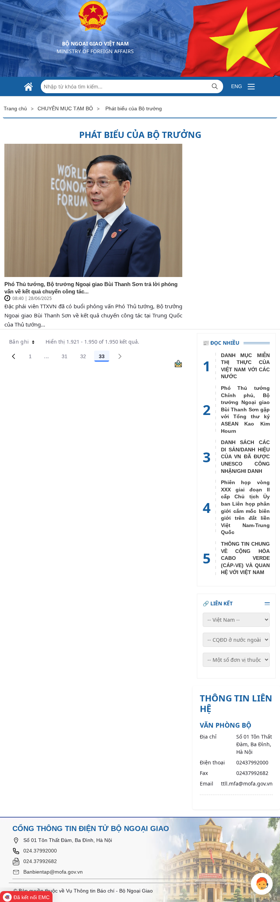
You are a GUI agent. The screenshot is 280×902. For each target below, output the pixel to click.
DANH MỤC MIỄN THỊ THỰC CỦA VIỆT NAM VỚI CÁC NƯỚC (245, 366)
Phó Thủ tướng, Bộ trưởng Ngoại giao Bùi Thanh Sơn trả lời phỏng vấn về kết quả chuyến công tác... (91, 287)
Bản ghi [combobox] (19, 341)
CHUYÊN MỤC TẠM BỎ (65, 108)
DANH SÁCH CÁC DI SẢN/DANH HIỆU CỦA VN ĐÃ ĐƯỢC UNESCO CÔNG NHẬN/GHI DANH (245, 456)
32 (85, 357)
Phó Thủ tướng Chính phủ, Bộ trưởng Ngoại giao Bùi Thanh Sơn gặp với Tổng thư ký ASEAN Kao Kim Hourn (245, 409)
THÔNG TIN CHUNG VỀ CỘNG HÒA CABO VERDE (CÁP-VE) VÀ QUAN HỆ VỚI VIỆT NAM (245, 558)
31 (67, 357)
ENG (236, 86)
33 (104, 357)
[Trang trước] (13, 356)
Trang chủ (15, 108)
